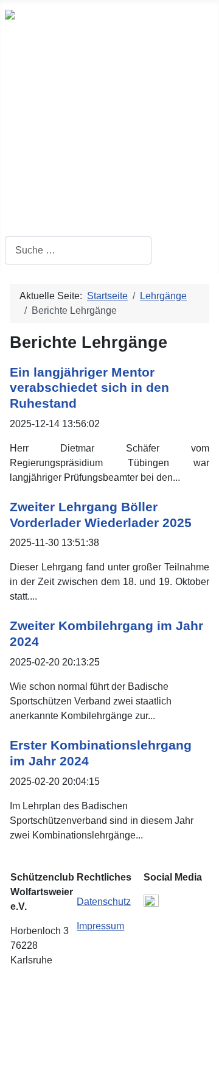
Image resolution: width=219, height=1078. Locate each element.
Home (30, 65)
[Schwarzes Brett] (103, 118)
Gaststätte (41, 199)
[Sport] (49, 145)
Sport (29, 145)
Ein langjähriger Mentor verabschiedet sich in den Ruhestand (89, 388)
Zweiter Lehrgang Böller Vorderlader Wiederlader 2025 (101, 515)
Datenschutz (104, 901)
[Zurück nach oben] (203, 1062)
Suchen (21, 229)
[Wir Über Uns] (89, 92)
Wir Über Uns (49, 91)
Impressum (100, 926)
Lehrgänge (42, 172)
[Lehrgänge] (75, 171)
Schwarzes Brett (56, 118)
